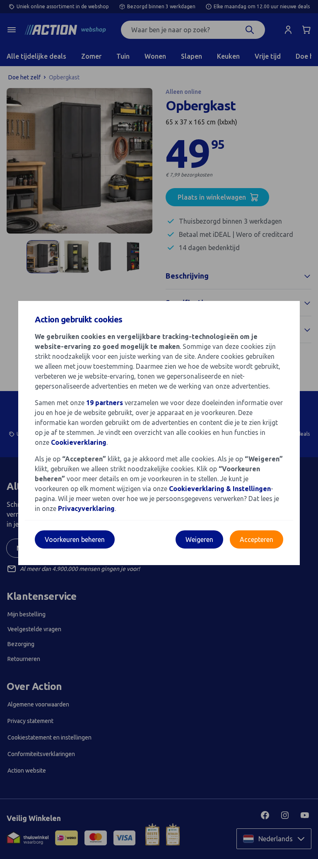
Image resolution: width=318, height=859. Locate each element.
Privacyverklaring (86, 508)
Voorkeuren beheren (75, 539)
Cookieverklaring (78, 442)
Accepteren (256, 539)
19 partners (104, 402)
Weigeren (199, 539)
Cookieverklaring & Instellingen (220, 488)
